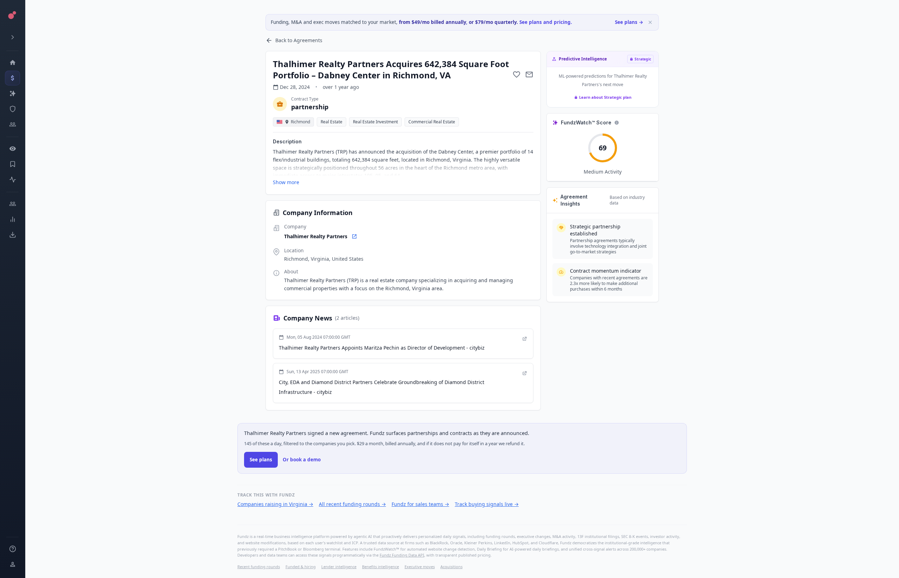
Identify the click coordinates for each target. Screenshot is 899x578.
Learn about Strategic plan (605, 97)
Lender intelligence (338, 566)
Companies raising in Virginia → (275, 504)
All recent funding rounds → (352, 504)
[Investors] (12, 124)
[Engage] (12, 203)
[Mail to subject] (529, 74)
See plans (261, 459)
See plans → (629, 22)
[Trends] (12, 219)
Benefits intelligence (380, 566)
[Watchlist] (12, 148)
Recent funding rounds (258, 566)
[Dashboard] (12, 62)
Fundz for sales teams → (420, 504)
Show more (286, 182)
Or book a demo (302, 459)
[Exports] (12, 234)
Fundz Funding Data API (402, 555)
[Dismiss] (650, 22)
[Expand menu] (12, 37)
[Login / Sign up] (12, 564)
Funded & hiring (301, 566)
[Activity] (12, 179)
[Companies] (12, 93)
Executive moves (420, 566)
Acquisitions (451, 566)
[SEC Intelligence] (12, 109)
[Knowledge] (12, 548)
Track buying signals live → (487, 504)
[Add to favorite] (516, 74)
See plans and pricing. (545, 22)
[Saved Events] (12, 164)
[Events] (12, 78)
